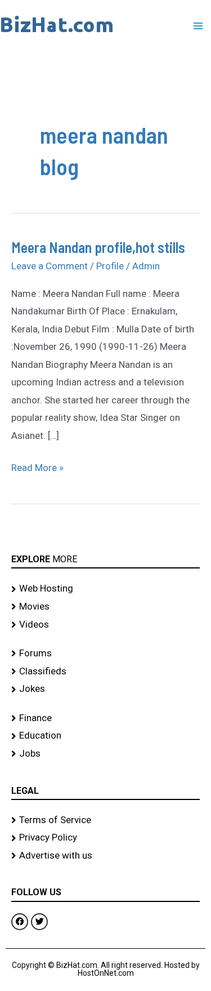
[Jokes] (105, 689)
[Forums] (105, 654)
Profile (110, 266)
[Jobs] (105, 754)
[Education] (105, 736)
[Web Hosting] (105, 589)
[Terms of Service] (105, 820)
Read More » (37, 466)
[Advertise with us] (105, 856)
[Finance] (105, 718)
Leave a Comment (49, 266)
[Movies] (105, 607)
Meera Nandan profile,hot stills (98, 247)
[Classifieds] (105, 672)
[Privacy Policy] (105, 838)
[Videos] (105, 625)
